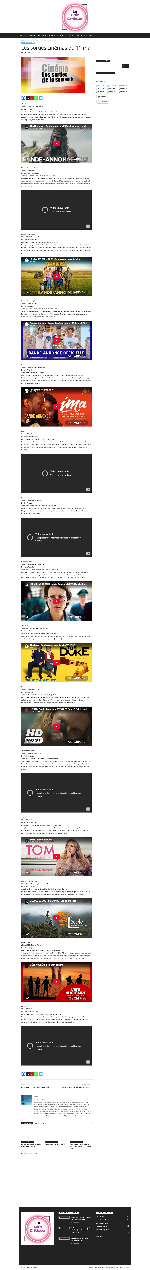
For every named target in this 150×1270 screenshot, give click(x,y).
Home (22, 40)
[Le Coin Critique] (75, 16)
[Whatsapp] (36, 98)
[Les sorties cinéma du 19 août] (56, 1134)
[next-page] (90, 1123)
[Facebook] (23, 98)
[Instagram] (32, 1250)
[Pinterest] (32, 98)
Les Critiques (28, 35)
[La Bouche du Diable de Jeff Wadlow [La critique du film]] (64, 1231)
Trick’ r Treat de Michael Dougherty (76, 1087)
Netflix (51, 35)
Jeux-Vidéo (81, 35)
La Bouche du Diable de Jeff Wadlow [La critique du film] (80, 1229)
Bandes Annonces (101, 1226)
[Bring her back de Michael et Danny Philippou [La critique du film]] (81, 1134)
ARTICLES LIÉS (27, 1123)
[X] (28, 98)
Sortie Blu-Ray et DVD (65, 35)
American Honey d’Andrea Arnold (35, 1087)
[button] (127, 35)
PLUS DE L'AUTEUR (40, 1123)
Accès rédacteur (124, 1267)
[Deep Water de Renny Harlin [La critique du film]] (64, 1241)
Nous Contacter (99, 1267)
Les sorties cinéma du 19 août (55, 1144)
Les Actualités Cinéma (32, 40)
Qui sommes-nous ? (112, 1267)
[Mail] (37, 1250)
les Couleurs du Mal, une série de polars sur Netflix (31, 1145)
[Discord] (23, 1250)
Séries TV (40, 35)
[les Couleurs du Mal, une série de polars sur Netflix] (32, 1134)
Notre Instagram (101, 81)
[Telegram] (40, 98)
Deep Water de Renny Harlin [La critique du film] (80, 1239)
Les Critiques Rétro (102, 1223)
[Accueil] (21, 35)
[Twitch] (46, 1250)
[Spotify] (41, 1250)
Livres (91, 35)
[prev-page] (88, 1123)
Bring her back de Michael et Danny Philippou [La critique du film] (80, 1146)
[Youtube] (23, 1256)
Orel (24, 52)
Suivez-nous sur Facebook (105, 73)
